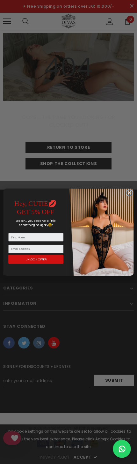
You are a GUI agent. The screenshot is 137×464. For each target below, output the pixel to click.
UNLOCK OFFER (36, 259)
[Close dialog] (129, 193)
